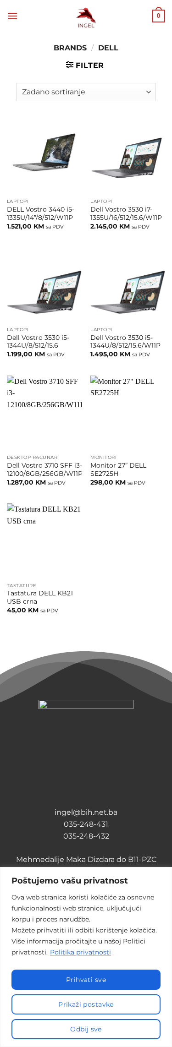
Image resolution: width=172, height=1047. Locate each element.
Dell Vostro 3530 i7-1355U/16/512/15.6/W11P (126, 213)
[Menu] (12, 16)
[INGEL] (86, 16)
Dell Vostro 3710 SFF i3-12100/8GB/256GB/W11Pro (48, 469)
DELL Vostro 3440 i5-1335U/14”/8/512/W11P (40, 213)
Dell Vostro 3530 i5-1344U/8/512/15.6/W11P (125, 341)
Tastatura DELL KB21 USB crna (40, 597)
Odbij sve (86, 1029)
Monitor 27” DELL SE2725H (118, 469)
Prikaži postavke (86, 1004)
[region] (86, 957)
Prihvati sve (86, 980)
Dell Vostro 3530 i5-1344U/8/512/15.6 (38, 341)
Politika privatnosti (80, 952)
